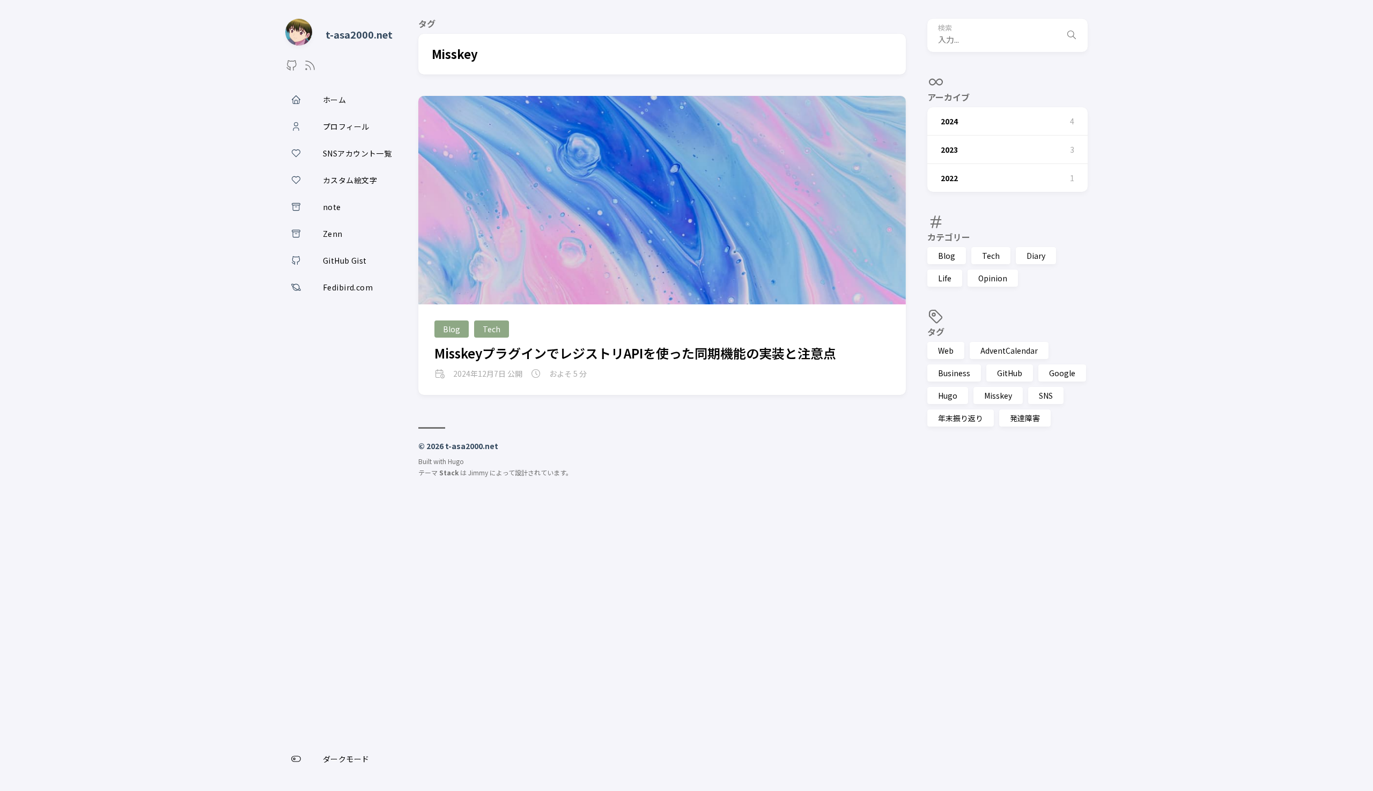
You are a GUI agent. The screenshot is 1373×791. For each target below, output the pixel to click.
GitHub (1009, 373)
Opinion (992, 278)
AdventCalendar (1009, 350)
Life (944, 278)
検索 (945, 28)
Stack (449, 472)
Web (946, 350)
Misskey (998, 395)
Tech (991, 255)
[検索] (1071, 35)
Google (1062, 373)
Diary (1036, 255)
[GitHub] (291, 68)
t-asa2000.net (359, 34)
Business (954, 373)
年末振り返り (960, 418)
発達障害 (1025, 418)
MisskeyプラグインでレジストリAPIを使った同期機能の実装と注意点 (635, 353)
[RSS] (310, 68)
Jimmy (478, 472)
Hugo (947, 395)
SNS (1046, 395)
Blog (946, 255)
